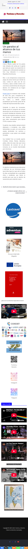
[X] (6, 62)
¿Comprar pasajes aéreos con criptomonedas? (16, 192)
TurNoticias (6, 43)
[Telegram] (10, 62)
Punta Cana (16, 57)
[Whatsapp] (13, 62)
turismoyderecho (15, 55)
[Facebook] (4, 62)
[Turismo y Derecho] (3, 21)
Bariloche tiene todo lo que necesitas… (14, 187)
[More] (15, 62)
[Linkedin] (8, 62)
